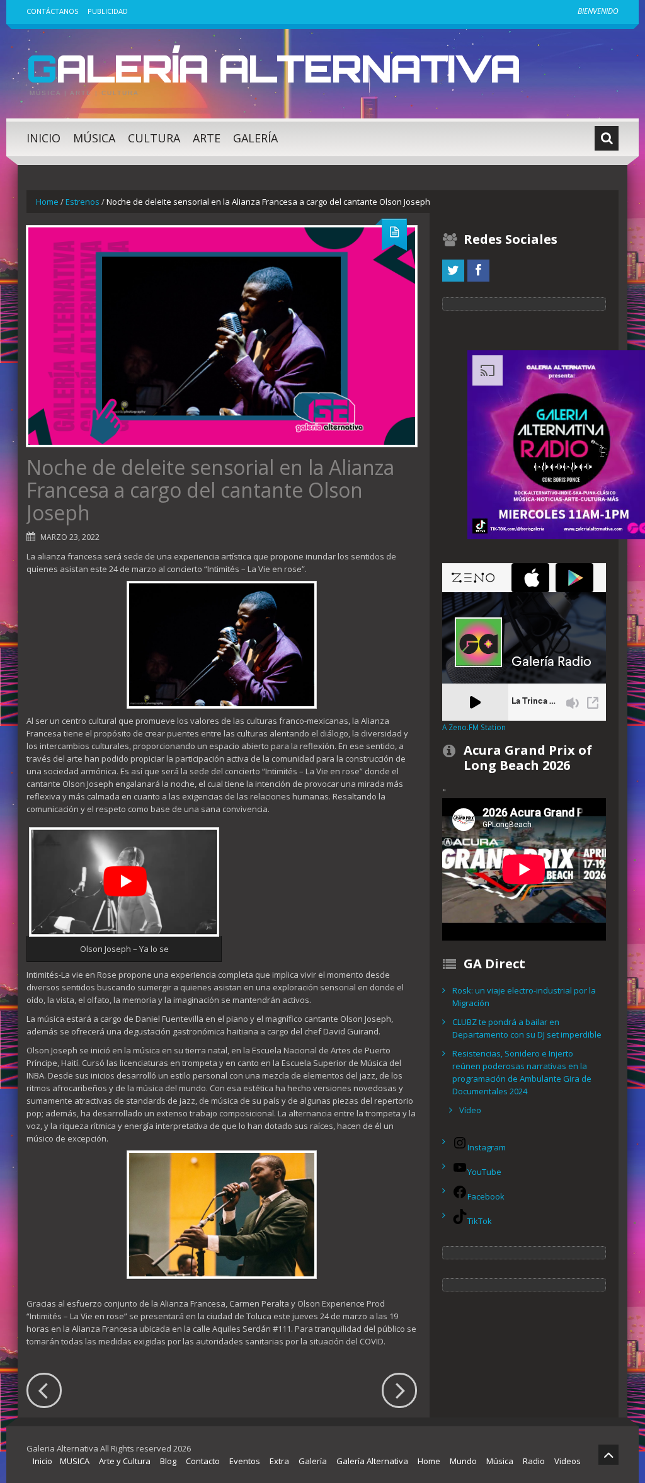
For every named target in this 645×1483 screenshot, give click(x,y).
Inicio (43, 138)
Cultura (154, 138)
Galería (255, 138)
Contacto (203, 1461)
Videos (567, 1461)
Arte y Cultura (125, 1461)
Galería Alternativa (273, 68)
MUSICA (74, 1461)
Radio (534, 1461)
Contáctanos (52, 11)
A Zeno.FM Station (474, 727)
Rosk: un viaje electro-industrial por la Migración (524, 997)
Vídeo (470, 1110)
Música (94, 138)
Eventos (244, 1461)
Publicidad (108, 11)
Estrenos (83, 201)
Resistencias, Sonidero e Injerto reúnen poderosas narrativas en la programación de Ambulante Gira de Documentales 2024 (521, 1072)
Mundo (463, 1461)
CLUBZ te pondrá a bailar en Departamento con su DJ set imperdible (527, 1028)
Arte (206, 138)
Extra (279, 1461)
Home (47, 201)
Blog (168, 1461)
